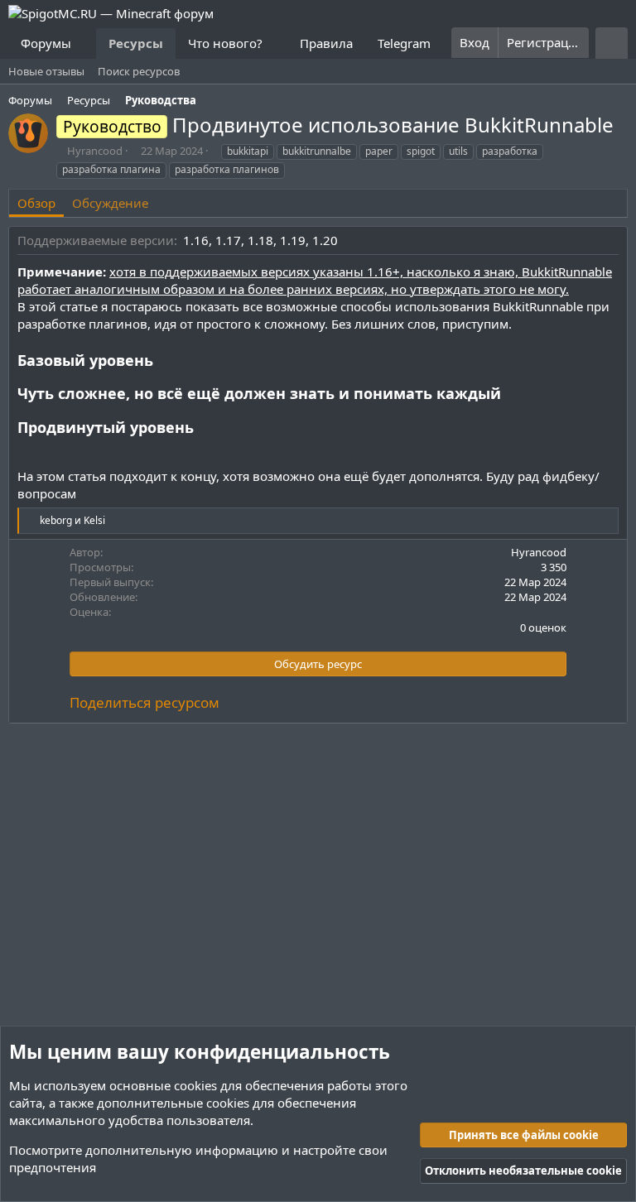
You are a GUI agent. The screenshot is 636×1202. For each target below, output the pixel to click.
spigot (421, 151)
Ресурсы (135, 43)
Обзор (36, 203)
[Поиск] (611, 43)
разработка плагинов (227, 169)
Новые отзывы (46, 71)
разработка (509, 151)
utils (458, 151)
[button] (84, 43)
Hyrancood (95, 150)
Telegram (404, 43)
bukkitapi (247, 151)
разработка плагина (111, 169)
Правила (326, 43)
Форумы (46, 43)
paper (379, 151)
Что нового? (225, 43)
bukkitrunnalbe (316, 151)
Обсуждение (110, 203)
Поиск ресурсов (139, 71)
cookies (195, 1085)
